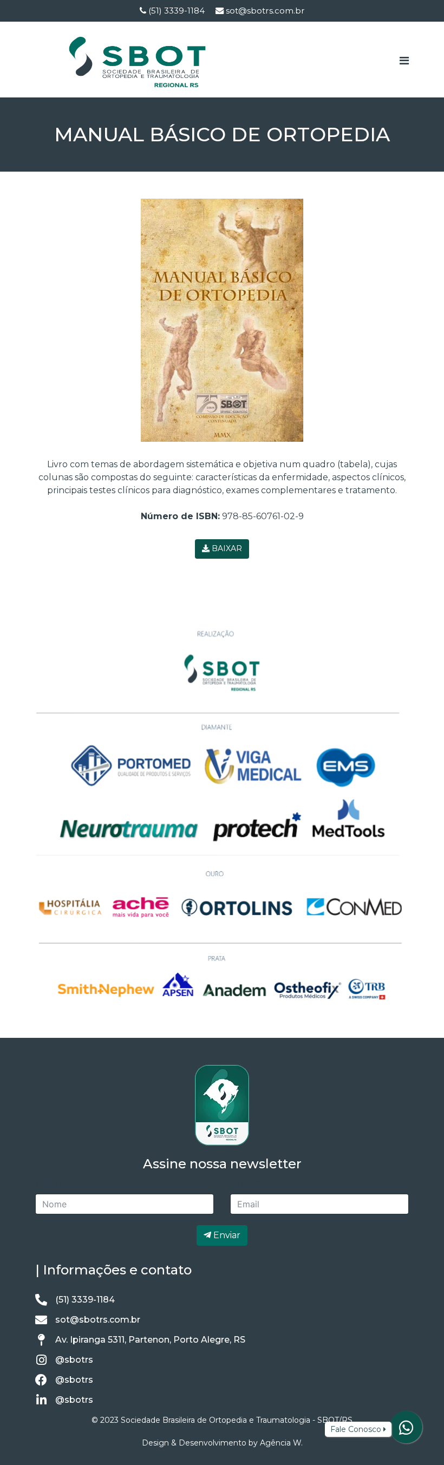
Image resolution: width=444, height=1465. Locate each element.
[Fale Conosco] (406, 1427)
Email (244, 1183)
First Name (57, 1183)
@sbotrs (74, 1360)
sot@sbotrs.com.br (265, 10)
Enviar (225, 1235)
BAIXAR (226, 548)
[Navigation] (404, 60)
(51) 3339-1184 (176, 10)
